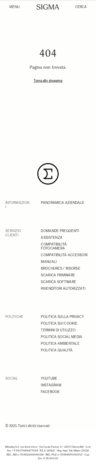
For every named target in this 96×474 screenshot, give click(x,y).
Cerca (81, 7)
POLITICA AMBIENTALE (60, 343)
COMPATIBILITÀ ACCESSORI (64, 255)
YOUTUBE (49, 378)
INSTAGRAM (51, 385)
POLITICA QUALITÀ (57, 350)
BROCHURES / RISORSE (60, 268)
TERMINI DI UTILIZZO (58, 330)
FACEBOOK (50, 392)
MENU (14, 7)
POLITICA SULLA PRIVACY (62, 317)
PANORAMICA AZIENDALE (62, 203)
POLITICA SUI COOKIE (59, 323)
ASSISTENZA (51, 238)
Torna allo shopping (48, 81)
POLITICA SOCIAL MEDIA (61, 337)
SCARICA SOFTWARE (58, 282)
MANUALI (49, 262)
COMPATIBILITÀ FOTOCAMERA (54, 246)
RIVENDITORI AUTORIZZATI (63, 288)
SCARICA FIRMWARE (58, 275)
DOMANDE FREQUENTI (60, 231)
